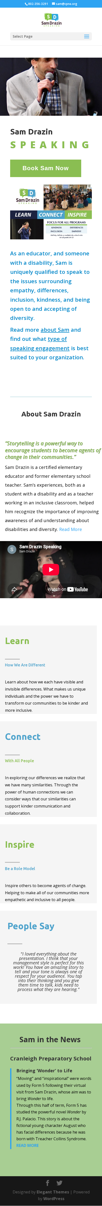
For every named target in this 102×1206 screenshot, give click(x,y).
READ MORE (27, 1145)
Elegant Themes (53, 1192)
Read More (70, 529)
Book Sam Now (46, 168)
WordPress (53, 1198)
